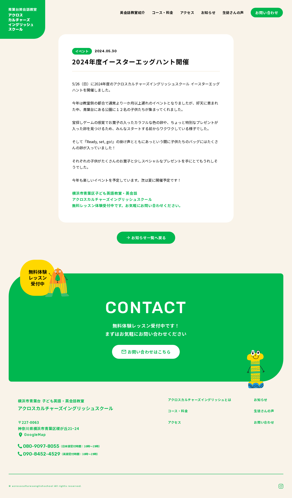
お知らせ (208, 12)
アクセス (187, 12)
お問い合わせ (266, 12)
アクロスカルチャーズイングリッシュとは (199, 400)
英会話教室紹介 (132, 12)
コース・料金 (162, 12)
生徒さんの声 (233, 12)
